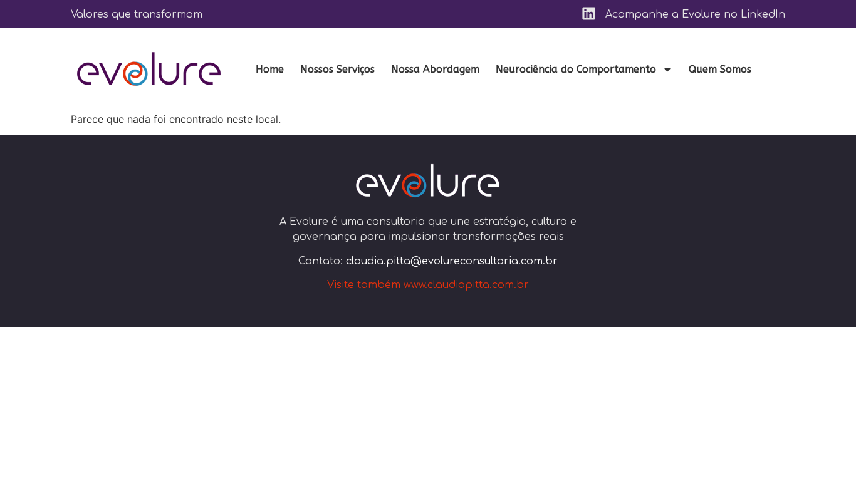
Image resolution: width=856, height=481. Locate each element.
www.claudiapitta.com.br (466, 285)
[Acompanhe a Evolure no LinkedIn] (589, 13)
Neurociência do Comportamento (576, 69)
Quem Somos (720, 69)
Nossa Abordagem (435, 69)
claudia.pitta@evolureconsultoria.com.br (452, 261)
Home (270, 69)
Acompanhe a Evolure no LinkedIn (695, 14)
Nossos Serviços (337, 69)
